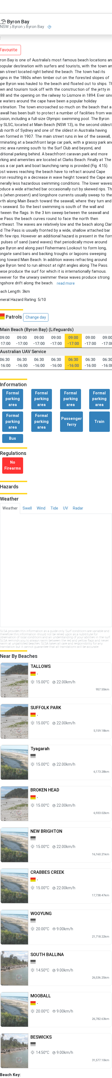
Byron (17, 27)
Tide (54, 508)
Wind (41, 508)
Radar (78, 508)
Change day (36, 317)
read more (66, 283)
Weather (10, 508)
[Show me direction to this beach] (49, 27)
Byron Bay (35, 27)
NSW (4, 27)
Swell (27, 508)
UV (65, 508)
